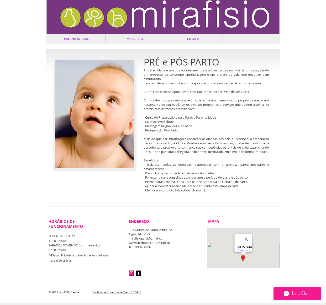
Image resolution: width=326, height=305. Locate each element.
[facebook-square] (138, 273)
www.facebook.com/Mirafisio (149, 242)
